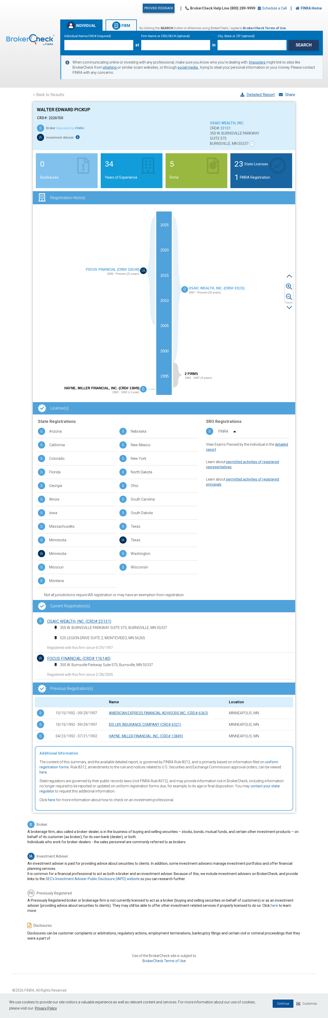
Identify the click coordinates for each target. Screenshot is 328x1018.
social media (188, 67)
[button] (306, 1004)
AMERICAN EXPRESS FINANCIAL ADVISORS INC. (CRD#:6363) (158, 713)
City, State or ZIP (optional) (236, 36)
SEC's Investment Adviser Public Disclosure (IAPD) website (93, 879)
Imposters (257, 62)
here (43, 772)
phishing (110, 67)
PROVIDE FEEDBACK (158, 8)
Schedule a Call (274, 8)
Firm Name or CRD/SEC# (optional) (165, 36)
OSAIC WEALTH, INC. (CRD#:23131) (79, 621)
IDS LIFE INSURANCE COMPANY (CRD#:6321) (145, 724)
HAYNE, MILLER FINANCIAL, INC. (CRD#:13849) (146, 736)
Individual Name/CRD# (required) (87, 36)
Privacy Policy (46, 1008)
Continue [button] (283, 1003)
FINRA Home (311, 8)
